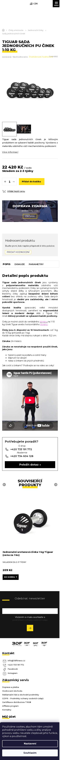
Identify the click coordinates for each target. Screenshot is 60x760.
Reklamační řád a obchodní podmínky (20, 694)
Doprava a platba (10, 687)
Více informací (10, 152)
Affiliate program (10, 706)
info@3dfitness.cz (16, 660)
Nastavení (30, 743)
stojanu (44, 324)
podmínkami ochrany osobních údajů (30, 620)
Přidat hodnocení (18, 252)
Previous (4, 484)
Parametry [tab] (36, 264)
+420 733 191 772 (16, 665)
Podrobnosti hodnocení (41, 57)
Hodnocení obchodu (12, 691)
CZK (35, 3)
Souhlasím (30, 752)
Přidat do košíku (31, 181)
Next (56, 484)
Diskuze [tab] (20, 264)
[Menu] (56, 3)
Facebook (13, 669)
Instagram (12, 673)
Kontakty (6, 710)
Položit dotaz (29, 464)
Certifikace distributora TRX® (16, 702)
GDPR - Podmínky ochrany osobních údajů (23, 698)
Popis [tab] (6, 264)
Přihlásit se (31, 628)
